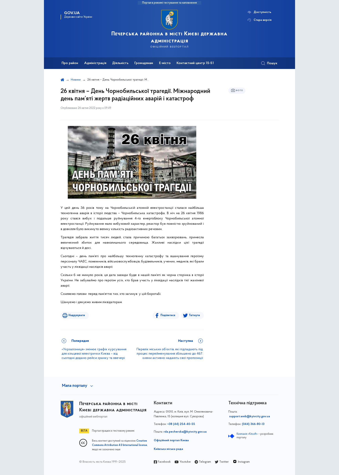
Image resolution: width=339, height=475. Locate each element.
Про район (70, 63)
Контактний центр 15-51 (195, 63)
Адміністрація (95, 63)
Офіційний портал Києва (171, 440)
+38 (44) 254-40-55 (181, 424)
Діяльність (120, 63)
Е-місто (165, 63)
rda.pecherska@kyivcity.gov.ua (185, 431)
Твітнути (194, 315)
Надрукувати (76, 315)
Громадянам (143, 63)
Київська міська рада (168, 449)
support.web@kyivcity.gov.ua (249, 416)
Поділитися (167, 315)
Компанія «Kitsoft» (247, 434)
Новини (76, 79)
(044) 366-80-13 (253, 424)
